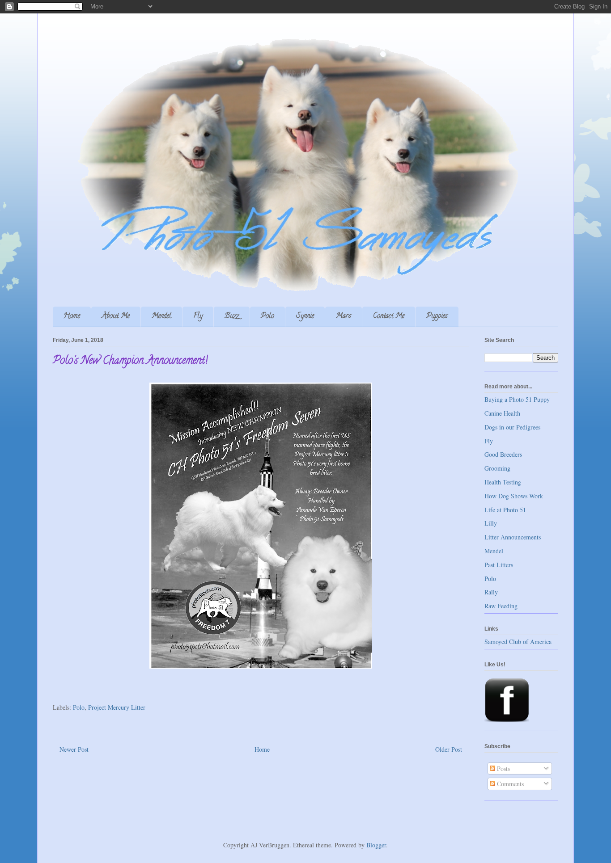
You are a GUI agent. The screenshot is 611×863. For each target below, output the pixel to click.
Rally (491, 592)
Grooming (497, 468)
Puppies (437, 316)
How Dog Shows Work (513, 496)
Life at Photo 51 (505, 509)
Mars (343, 316)
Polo (267, 316)
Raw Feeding (501, 606)
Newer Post (74, 749)
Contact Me (388, 316)
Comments (509, 783)
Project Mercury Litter (116, 707)
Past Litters (498, 564)
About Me (116, 316)
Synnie (305, 316)
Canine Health (502, 413)
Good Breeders (503, 454)
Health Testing (502, 482)
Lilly (490, 523)
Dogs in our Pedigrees (512, 427)
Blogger (376, 845)
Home (72, 316)
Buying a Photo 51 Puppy (517, 399)
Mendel (161, 316)
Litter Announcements (512, 537)
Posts (502, 768)
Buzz (232, 316)
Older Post (448, 749)
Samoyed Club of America (518, 641)
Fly (198, 316)
